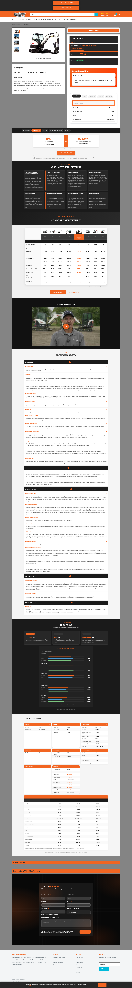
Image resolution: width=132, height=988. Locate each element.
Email (69, 902)
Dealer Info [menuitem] (57, 19)
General (27, 724)
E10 (45, 236)
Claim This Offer (67, 152)
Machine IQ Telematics (94, 193)
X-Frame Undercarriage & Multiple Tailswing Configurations (75, 194)
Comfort (47, 468)
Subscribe (103, 969)
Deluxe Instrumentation (31, 423)
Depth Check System (30, 193)
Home (13, 24)
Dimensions (109, 96)
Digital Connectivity (48, 602)
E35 (88, 236)
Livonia (78, 969)
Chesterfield (79, 957)
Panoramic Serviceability (31, 580)
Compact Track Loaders (59, 957)
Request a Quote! (94, 30)
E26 (69, 236)
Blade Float (28, 409)
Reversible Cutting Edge (31, 566)
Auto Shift (28, 374)
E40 (103, 236)
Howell (77, 965)
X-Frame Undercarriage (31, 531)
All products (19, 24)
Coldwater (78, 960)
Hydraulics (100, 96)
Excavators (56, 965)
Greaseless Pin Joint (31, 593)
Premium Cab (29, 472)
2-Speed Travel (29, 366)
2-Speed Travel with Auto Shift (53, 172)
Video (45, 130)
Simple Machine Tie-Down (32, 517)
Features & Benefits (57, 130)
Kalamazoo (79, 967)
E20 (60, 236)
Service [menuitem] (49, 19)
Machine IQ (28, 606)
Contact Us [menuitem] (66, 19)
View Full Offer (78, 75)
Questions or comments (50, 917)
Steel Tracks (29, 559)
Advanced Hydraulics (31, 393)
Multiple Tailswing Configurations (33, 547)
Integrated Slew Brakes (31, 523)
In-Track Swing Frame (73, 172)
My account (104, 15)
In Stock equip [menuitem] (29, 19)
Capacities (28, 750)
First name (46, 895)
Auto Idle (28, 480)
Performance (92, 96)
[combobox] (62, 14)
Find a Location (75, 292)
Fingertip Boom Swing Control (95, 172)
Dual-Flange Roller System (32, 415)
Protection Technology (31, 541)
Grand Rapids (79, 962)
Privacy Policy (68, 931)
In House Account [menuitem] (74, 19)
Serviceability (47, 576)
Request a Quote (58, 292)
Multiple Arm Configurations (32, 431)
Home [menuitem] (14, 19)
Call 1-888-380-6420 (66, 2)
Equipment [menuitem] (20, 19)
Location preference (74, 908)
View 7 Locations (67, 8)
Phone (44, 902)
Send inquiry (85, 932)
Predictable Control (30, 401)
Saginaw (78, 972)
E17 (52, 236)
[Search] (96, 14)
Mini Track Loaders (58, 962)
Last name (71, 895)
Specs (67, 130)
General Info (76, 96)
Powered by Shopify (16, 981)
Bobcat (73, 42)
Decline (95, 985)
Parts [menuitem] (44, 19)
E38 (95, 236)
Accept (103, 985)
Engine (84, 96)
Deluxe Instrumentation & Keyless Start (54, 194)
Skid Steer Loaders (58, 960)
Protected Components (31, 504)
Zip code (45, 908)
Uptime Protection (48, 489)
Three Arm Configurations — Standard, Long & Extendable (31, 173)
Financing (27, 130)
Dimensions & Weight (87, 750)
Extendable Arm (30, 458)
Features (55, 766)
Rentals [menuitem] (38, 19)
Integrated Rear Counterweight (33, 441)
